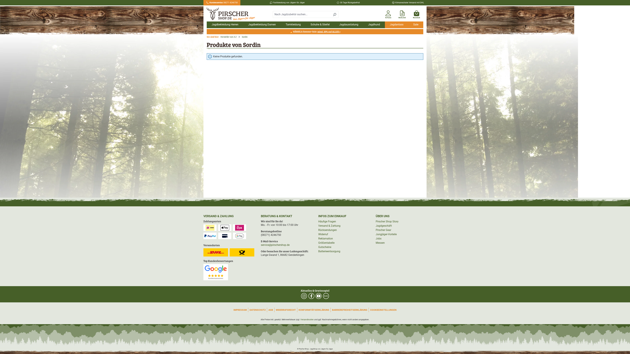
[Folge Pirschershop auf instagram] (304, 296)
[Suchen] (334, 14)
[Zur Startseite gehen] (233, 14)
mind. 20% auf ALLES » (328, 31)
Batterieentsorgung (329, 251)
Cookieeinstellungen (383, 310)
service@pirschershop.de (275, 244)
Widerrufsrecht (286, 310)
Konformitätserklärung (314, 310)
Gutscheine (324, 247)
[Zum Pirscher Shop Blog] (326, 296)
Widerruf (323, 234)
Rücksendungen (327, 230)
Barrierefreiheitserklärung (349, 310)
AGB (270, 310)
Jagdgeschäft (384, 225)
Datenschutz (258, 310)
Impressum (240, 310)
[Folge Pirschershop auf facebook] (311, 296)
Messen (380, 242)
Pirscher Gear (383, 230)
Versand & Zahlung (329, 225)
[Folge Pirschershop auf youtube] (319, 296)
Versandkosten (307, 319)
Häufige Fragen (327, 221)
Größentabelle (326, 242)
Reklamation (325, 238)
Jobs (378, 238)
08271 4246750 (224, 2)
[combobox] (302, 14)
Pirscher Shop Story (387, 221)
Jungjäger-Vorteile (386, 234)
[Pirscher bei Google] (216, 272)
